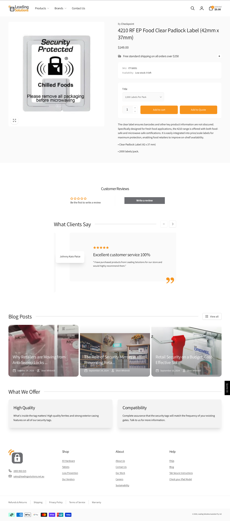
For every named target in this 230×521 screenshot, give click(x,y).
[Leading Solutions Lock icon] (15, 462)
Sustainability (122, 485)
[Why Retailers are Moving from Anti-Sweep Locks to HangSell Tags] (43, 351)
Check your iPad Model (180, 479)
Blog (171, 466)
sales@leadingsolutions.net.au (28, 476)
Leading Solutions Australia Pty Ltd (210, 514)
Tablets (65, 466)
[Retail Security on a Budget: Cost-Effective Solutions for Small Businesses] (186, 351)
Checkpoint (126, 24)
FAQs (171, 460)
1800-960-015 (19, 470)
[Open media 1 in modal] (56, 74)
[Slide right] (172, 224)
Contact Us (121, 466)
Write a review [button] (144, 200)
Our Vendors (68, 479)
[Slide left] (163, 224)
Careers (119, 479)
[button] (41, 8)
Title (124, 89)
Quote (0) (227, 388)
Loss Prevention (70, 472)
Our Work (120, 472)
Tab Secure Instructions (181, 472)
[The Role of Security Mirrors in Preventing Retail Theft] (115, 351)
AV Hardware (68, 460)
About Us (120, 460)
